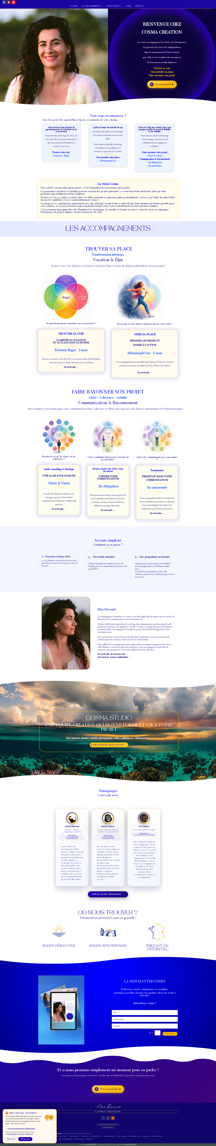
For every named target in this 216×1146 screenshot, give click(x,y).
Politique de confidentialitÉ (108, 1124)
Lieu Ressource (85, 1136)
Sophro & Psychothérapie (65, 1139)
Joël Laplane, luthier (61, 1136)
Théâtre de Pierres (96, 1136)
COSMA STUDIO (113, 6)
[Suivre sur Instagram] (13, 2)
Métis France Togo (79, 1139)
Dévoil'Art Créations (156, 1136)
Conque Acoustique (74, 1136)
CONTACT (139, 6)
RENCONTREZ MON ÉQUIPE (107, 745)
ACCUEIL (74, 6)
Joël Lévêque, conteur (135, 1136)
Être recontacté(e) (163, 84)
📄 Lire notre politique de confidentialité (20, 1129)
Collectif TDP (89, 1139)
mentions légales (108, 1127)
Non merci (11, 1139)
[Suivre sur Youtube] (9, 2)
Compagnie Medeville (109, 1136)
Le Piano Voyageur (122, 1136)
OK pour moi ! (25, 1139)
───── (62, 149)
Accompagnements (90, 6)
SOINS (128, 6)
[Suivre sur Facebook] (4, 2)
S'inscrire (169, 1034)
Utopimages (146, 1136)
